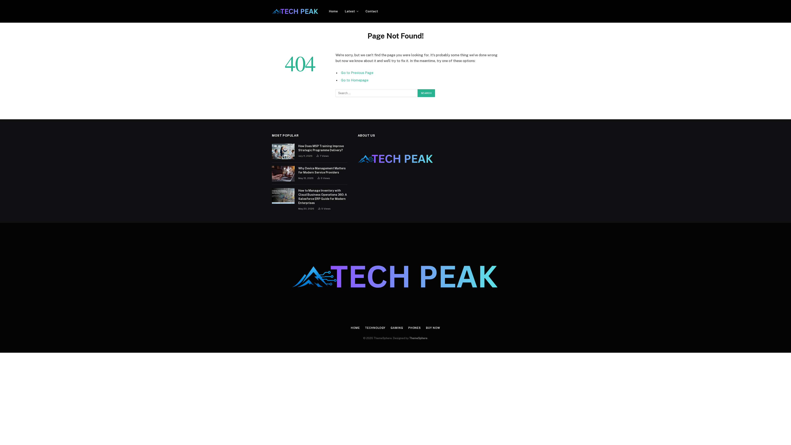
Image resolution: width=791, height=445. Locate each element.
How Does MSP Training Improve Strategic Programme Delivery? (321, 148)
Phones (414, 327)
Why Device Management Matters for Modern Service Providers (322, 170)
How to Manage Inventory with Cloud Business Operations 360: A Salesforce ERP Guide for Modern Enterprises (322, 197)
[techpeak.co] (295, 11)
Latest (350, 11)
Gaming (397, 327)
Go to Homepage (354, 80)
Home (333, 11)
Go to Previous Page (357, 73)
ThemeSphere (418, 338)
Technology (375, 327)
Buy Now (433, 327)
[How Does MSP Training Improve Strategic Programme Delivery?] (283, 151)
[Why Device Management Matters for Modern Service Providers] (283, 174)
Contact (371, 11)
